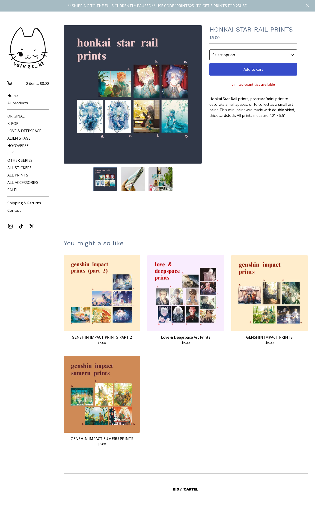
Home (12, 95)
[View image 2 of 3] (133, 179)
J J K (10, 153)
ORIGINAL (16, 116)
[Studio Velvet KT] (28, 47)
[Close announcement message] (307, 5)
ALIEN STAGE (18, 138)
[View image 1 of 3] (105, 179)
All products (17, 103)
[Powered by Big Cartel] (185, 489)
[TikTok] (21, 226)
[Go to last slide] (70, 94)
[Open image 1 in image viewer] (133, 94)
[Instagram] (10, 226)
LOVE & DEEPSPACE (24, 130)
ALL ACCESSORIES (22, 182)
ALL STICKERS (19, 167)
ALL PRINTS (17, 175)
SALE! (12, 189)
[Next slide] (195, 94)
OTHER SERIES (20, 160)
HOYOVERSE (18, 145)
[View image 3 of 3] (160, 179)
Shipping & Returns (24, 203)
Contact (14, 210)
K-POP (12, 123)
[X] (32, 226)
